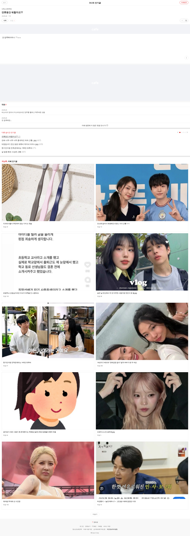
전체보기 (87, 526)
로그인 (82, 526)
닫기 (4, 3)
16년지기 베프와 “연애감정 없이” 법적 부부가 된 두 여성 (117, 362)
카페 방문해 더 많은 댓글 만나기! (94, 125)
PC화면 (94, 526)
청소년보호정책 (77, 529)
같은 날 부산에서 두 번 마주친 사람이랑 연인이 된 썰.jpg (117, 293)
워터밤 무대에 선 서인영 (11, 501)
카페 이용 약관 (87, 529)
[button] (186, 58)
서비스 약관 (106, 526)
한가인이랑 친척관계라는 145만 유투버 (17, 362)
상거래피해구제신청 (99, 529)
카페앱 (100, 526)
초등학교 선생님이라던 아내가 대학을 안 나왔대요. (21, 293)
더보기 (95, 514)
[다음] (187, 132)
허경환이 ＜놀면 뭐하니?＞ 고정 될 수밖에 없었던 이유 (116, 501)
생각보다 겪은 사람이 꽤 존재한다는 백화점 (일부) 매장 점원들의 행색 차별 (29, 432)
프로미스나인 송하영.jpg (106, 432)
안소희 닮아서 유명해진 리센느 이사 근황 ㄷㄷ (113, 223)
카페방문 (184, 2)
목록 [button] (5, 20)
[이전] (178, 132)
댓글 (5, 227)
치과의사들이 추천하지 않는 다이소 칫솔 (17, 223)
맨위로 (96, 522)
